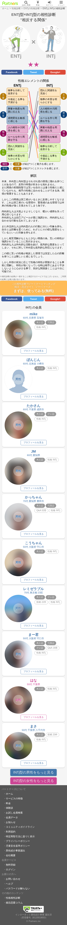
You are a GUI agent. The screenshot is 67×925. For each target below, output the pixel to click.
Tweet (33, 72)
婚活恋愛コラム (14, 902)
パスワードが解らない (18, 888)
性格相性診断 (13, 897)
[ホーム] (10, 3)
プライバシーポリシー (18, 841)
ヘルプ (9, 883)
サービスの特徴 (14, 798)
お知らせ (10, 822)
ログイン (10, 869)
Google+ (55, 72)
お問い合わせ (13, 879)
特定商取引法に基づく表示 (20, 836)
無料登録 (10, 864)
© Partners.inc (33, 921)
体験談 (9, 808)
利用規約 (10, 831)
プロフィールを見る (34, 351)
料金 (8, 803)
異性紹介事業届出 (15, 850)
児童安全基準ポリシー (18, 845)
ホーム (9, 793)
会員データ (12, 817)
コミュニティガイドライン (20, 826)
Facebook (12, 72)
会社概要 (10, 855)
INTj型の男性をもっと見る (33, 772)
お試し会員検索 (14, 812)
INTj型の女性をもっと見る (33, 781)
